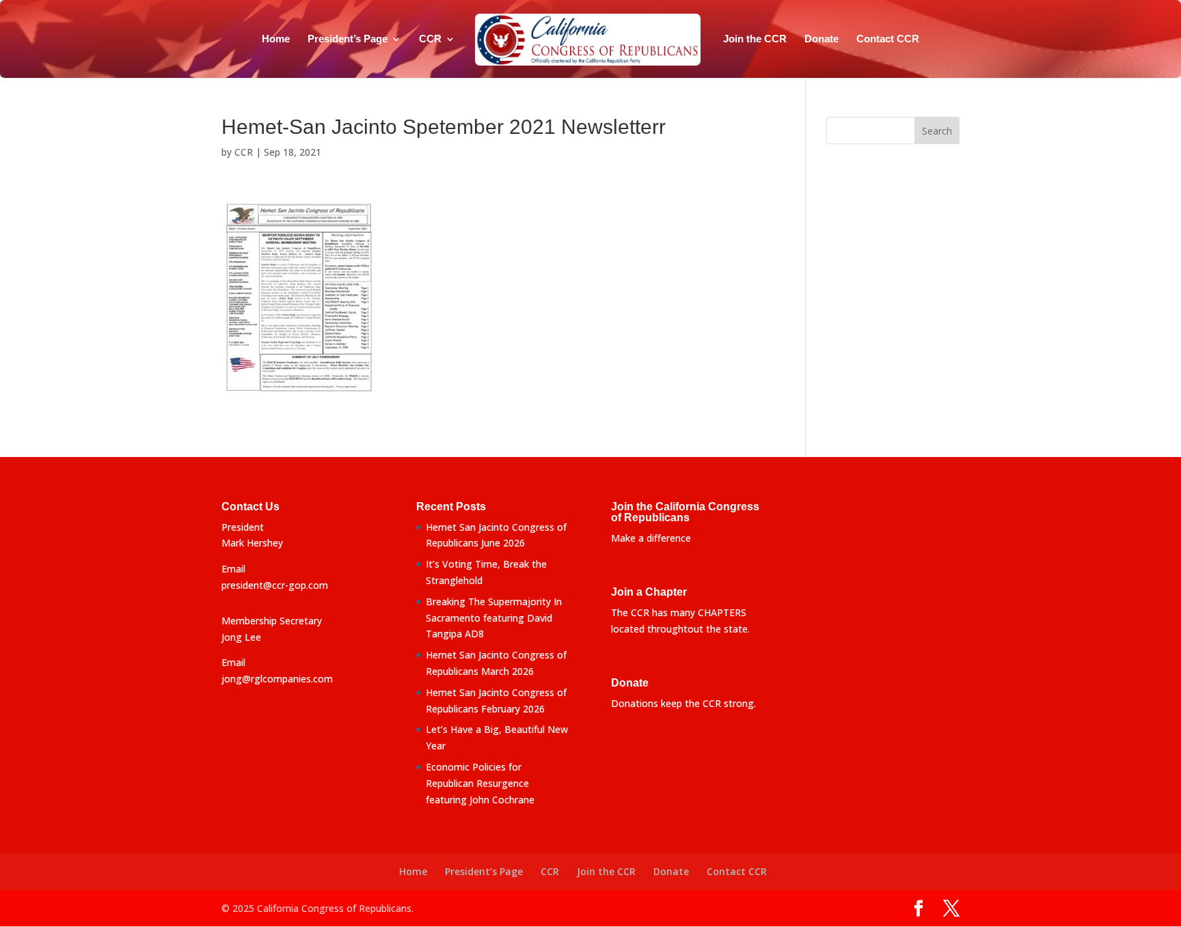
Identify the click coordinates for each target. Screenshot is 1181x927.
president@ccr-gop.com (274, 585)
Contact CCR (887, 39)
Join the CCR (755, 39)
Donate (821, 39)
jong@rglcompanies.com (277, 678)
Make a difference (651, 537)
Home (276, 39)
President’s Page (348, 39)
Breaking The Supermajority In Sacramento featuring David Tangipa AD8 (494, 618)
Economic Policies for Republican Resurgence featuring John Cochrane (480, 783)
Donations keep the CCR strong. (683, 703)
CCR (430, 39)
